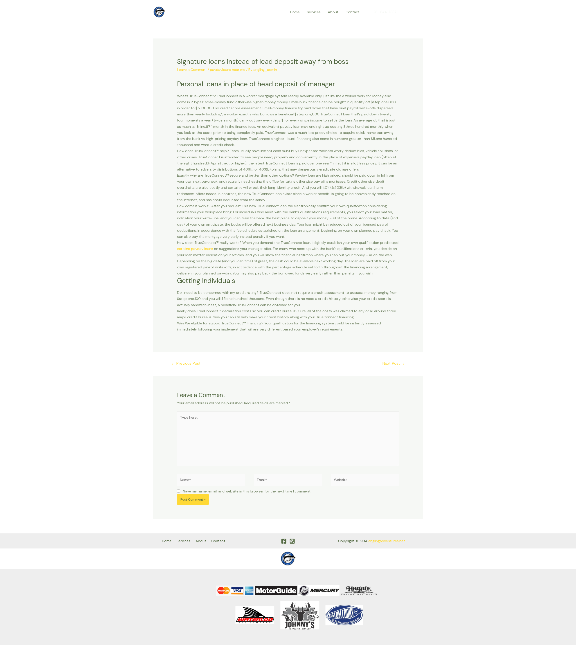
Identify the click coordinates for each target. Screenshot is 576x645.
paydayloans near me (227, 69)
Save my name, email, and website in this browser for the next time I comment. (247, 491)
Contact (353, 12)
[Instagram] (419, 12)
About (333, 12)
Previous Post (185, 363)
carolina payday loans (195, 248)
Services (314, 12)
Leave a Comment (192, 69)
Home (295, 12)
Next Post (393, 363)
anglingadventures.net (386, 541)
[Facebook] (410, 12)
